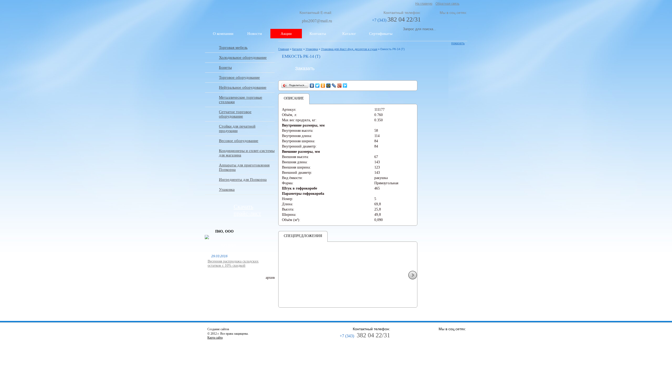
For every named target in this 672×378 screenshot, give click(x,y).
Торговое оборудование (239, 77)
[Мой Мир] (328, 85)
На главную (423, 4)
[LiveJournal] (334, 85)
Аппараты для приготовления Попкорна (244, 167)
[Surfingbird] (345, 85)
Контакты (317, 34)
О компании (223, 34)
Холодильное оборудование (243, 57)
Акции (286, 34)
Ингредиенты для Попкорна (243, 179)
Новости (254, 34)
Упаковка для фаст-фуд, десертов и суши (349, 49)
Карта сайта (215, 337)
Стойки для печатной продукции (237, 128)
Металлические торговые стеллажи (240, 99)
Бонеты (225, 67)
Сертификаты (380, 34)
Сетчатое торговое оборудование (235, 114)
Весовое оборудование (238, 141)
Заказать (304, 68)
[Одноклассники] (323, 85)
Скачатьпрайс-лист (247, 210)
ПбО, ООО (224, 231)
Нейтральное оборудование (242, 87)
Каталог (349, 34)
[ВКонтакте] (312, 85)
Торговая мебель (233, 47)
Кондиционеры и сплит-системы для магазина (247, 153)
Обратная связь (447, 4)
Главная (283, 49)
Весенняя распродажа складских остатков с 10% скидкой (233, 263)
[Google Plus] (339, 85)
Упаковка (227, 189)
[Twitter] (317, 85)
